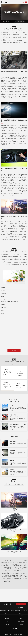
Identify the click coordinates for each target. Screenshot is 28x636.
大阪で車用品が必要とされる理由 (7, 610)
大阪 (5, 484)
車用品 (9, 484)
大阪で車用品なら (21, 607)
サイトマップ (21, 624)
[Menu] (26, 1)
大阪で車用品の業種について (18, 484)
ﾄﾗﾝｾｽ (21, 618)
